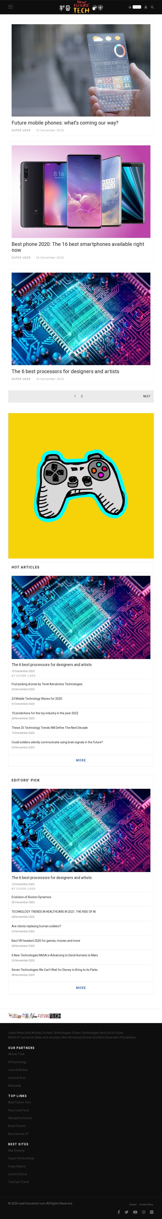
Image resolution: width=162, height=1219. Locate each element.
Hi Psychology (17, 1062)
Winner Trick (16, 1054)
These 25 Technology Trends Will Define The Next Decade (50, 727)
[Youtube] (135, 1212)
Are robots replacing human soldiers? (36, 926)
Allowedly (14, 1085)
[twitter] (126, 1212)
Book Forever (17, 1126)
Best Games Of (18, 1134)
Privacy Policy (147, 1204)
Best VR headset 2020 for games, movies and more (46, 940)
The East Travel (18, 1182)
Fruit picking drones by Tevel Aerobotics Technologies (47, 684)
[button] (146, 7)
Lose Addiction (18, 1070)
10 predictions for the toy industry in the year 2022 (45, 713)
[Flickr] (151, 1212)
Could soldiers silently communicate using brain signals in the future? (57, 742)
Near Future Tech (19, 1102)
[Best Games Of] (81, 486)
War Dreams (16, 1150)
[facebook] (119, 1212)
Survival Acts (17, 1078)
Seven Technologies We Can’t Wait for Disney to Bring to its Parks (55, 969)
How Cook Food (18, 1110)
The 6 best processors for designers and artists (65, 371)
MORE (81, 760)
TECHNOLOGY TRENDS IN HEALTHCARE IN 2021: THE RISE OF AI (54, 911)
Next (147, 396)
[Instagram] (143, 1212)
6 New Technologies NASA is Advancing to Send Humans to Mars (55, 955)
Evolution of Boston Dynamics (31, 897)
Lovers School (17, 1174)
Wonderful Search (20, 1118)
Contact (132, 1204)
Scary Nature (17, 1166)
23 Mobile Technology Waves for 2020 (37, 698)
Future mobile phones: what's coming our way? (65, 123)
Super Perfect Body (21, 1158)
